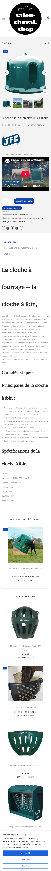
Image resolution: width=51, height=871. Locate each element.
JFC (25, 573)
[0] (46, 18)
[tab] (25, 242)
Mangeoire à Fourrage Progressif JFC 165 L (25, 827)
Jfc (11, 221)
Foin (41, 218)
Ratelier (29, 215)
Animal (14, 218)
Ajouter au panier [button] (26, 580)
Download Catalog (12, 208)
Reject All (25, 866)
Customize (25, 859)
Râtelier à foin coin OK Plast (25, 707)
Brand (7, 253)
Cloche (36, 218)
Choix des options (26, 657)
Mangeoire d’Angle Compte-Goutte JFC (25, 765)
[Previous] (6, 72)
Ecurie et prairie (18, 215)
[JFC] (11, 140)
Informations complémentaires (20, 247)
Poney (16, 221)
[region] (25, 850)
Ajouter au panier (24, 201)
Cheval (29, 218)
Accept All (25, 853)
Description (10, 241)
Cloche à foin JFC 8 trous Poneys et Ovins (25, 569)
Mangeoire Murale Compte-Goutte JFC (25, 646)
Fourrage (5, 221)
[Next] (45, 72)
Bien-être (22, 218)
